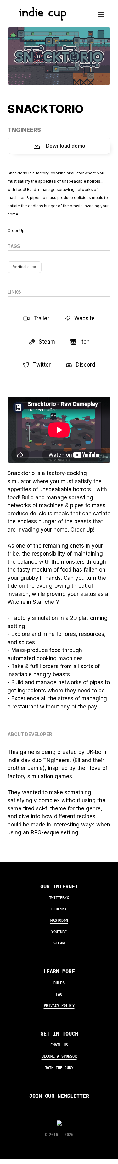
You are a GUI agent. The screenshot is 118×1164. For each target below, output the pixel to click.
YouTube (59, 932)
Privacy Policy (59, 1005)
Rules (59, 983)
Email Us (59, 1045)
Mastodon (59, 920)
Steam (59, 943)
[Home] (40, 18)
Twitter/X (59, 898)
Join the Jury (59, 1068)
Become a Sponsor (59, 1056)
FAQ (59, 994)
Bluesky (59, 909)
